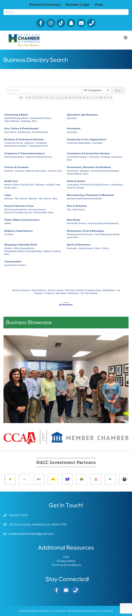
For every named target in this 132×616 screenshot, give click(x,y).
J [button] (56, 98)
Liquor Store (72, 237)
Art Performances (40, 132)
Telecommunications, (14, 157)
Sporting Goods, (86, 248)
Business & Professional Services (24, 139)
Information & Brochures (67, 293)
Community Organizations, (79, 143)
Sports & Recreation (78, 244)
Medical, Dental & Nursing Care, (19, 184)
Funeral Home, (41, 212)
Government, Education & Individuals (89, 167)
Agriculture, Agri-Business (82, 114)
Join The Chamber (89, 293)
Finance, (52, 171)
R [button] (84, 98)
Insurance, (9, 171)
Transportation (13, 261)
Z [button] (111, 98)
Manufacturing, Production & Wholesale (90, 195)
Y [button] (107, 98)
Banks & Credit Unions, (36, 171)
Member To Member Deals (88, 290)
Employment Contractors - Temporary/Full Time (26, 146)
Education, (85, 171)
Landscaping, (73, 184)
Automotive (73, 128)
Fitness (105, 248)
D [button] (37, 98)
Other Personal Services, (16, 209)
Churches (8, 234)
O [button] (73, 98)
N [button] (70, 98)
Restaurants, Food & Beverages (85, 230)
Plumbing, (105, 157)
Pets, (69, 209)
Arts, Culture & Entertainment (21, 128)
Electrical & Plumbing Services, (94, 184)
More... (35, 121)
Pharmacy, (40, 184)
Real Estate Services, (77, 223)
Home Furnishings (75, 188)
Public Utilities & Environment (21, 219)
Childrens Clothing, (52, 251)
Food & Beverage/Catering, (107, 234)
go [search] (119, 90)
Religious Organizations (18, 230)
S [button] (87, 98)
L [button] (62, 98)
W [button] (101, 98)
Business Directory (45, 4)
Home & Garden (76, 181)
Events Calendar (56, 290)
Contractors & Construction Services (88, 153)
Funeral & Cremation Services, (18, 212)
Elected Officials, (74, 174)
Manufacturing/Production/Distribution (84, 198)
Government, (73, 171)
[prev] (12, 384)
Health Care (11, 181)
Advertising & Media (16, 114)
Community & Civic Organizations (86, 139)
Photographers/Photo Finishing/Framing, (23, 251)
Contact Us (49, 293)
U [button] (94, 98)
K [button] (59, 98)
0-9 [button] (20, 98)
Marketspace (109, 290)
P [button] (77, 98)
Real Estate (73, 219)
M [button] (66, 98)
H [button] (50, 98)
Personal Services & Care (19, 205)
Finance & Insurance (16, 167)
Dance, (98, 248)
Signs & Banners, (12, 121)
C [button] (33, 98)
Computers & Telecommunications (24, 153)
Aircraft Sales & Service (15, 265)
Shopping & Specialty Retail (20, 244)
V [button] (97, 98)
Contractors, (94, 157)
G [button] (47, 98)
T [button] (90, 98)
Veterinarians (78, 209)
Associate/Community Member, (105, 171)
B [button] (30, 98)
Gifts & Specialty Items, (24, 248)
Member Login (78, 4)
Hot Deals (70, 290)
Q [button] (80, 98)
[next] (120, 384)
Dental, (7, 188)
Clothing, (8, 248)
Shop (99, 4)
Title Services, (21, 198)
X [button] (104, 98)
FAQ (66, 557)
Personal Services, (37, 209)
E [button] (40, 98)
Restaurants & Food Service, (80, 234)
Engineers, (30, 143)
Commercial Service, (14, 143)
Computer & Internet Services (38, 157)
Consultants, (41, 143)
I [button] (53, 98)
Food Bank (97, 143)
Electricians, (117, 157)
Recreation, (72, 248)
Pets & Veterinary (77, 205)
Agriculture (72, 118)
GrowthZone (106, 610)
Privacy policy (66, 561)
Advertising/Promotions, (41, 118)
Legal (7, 195)
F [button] (43, 98)
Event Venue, (10, 132)
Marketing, (26, 121)
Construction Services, (77, 157)
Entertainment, (24, 132)
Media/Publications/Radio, (16, 118)
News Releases (38, 290)
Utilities (7, 223)
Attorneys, (9, 198)
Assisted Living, (53, 184)
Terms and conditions (66, 565)
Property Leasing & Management (103, 223)
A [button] (26, 98)
